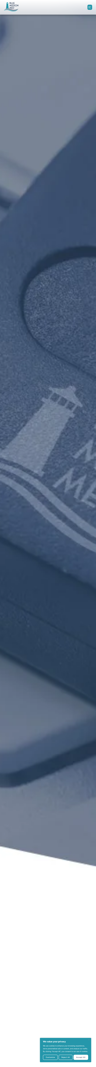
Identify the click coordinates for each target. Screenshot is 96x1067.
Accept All (80, 1057)
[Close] (88, 1039)
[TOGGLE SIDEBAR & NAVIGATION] (89, 7)
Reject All (65, 1057)
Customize (50, 1057)
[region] (65, 1050)
